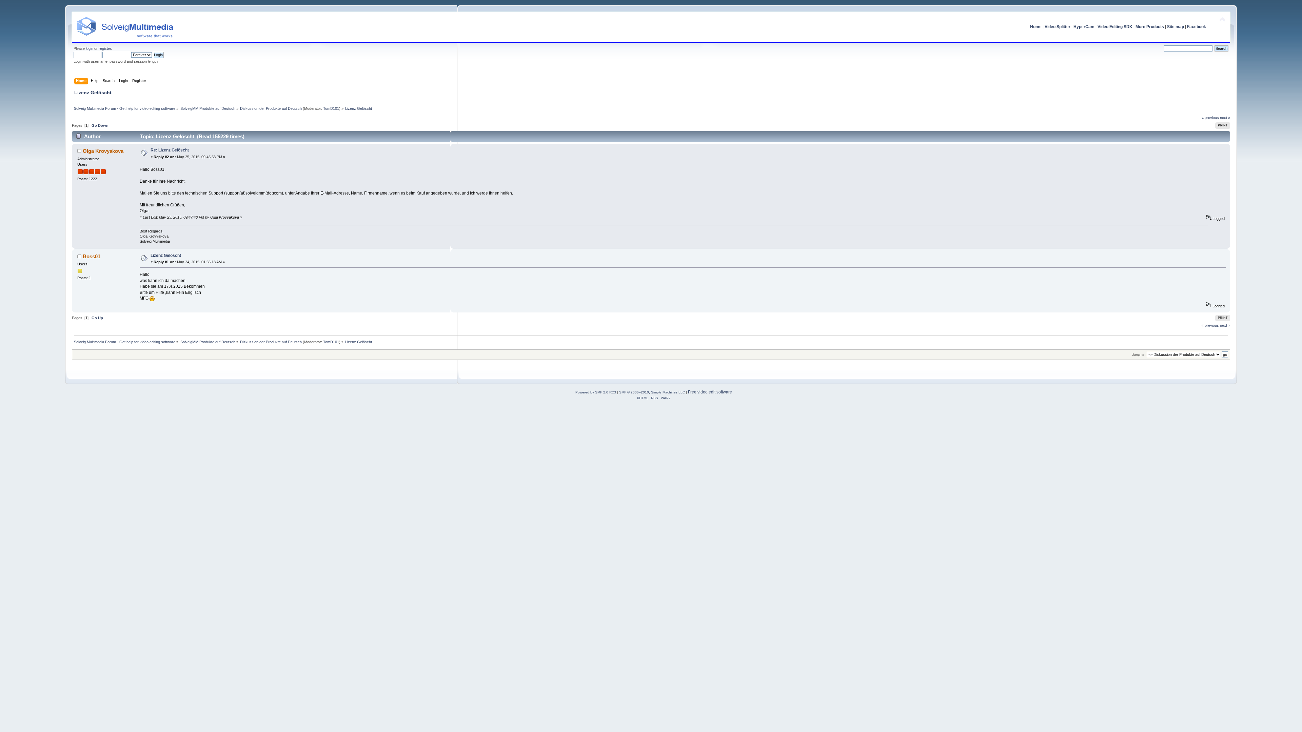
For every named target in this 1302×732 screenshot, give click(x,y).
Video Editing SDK (1115, 26)
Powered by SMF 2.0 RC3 (595, 392)
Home (1036, 26)
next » (1225, 118)
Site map (1175, 26)
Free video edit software (710, 392)
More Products (1150, 26)
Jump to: (1139, 355)
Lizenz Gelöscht (166, 255)
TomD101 (331, 108)
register (105, 48)
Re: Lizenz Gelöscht (170, 150)
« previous (1210, 118)
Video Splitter (1057, 26)
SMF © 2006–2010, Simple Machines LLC (652, 392)
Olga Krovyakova (103, 151)
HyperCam (1083, 26)
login (89, 48)
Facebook (1196, 26)
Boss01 (91, 256)
